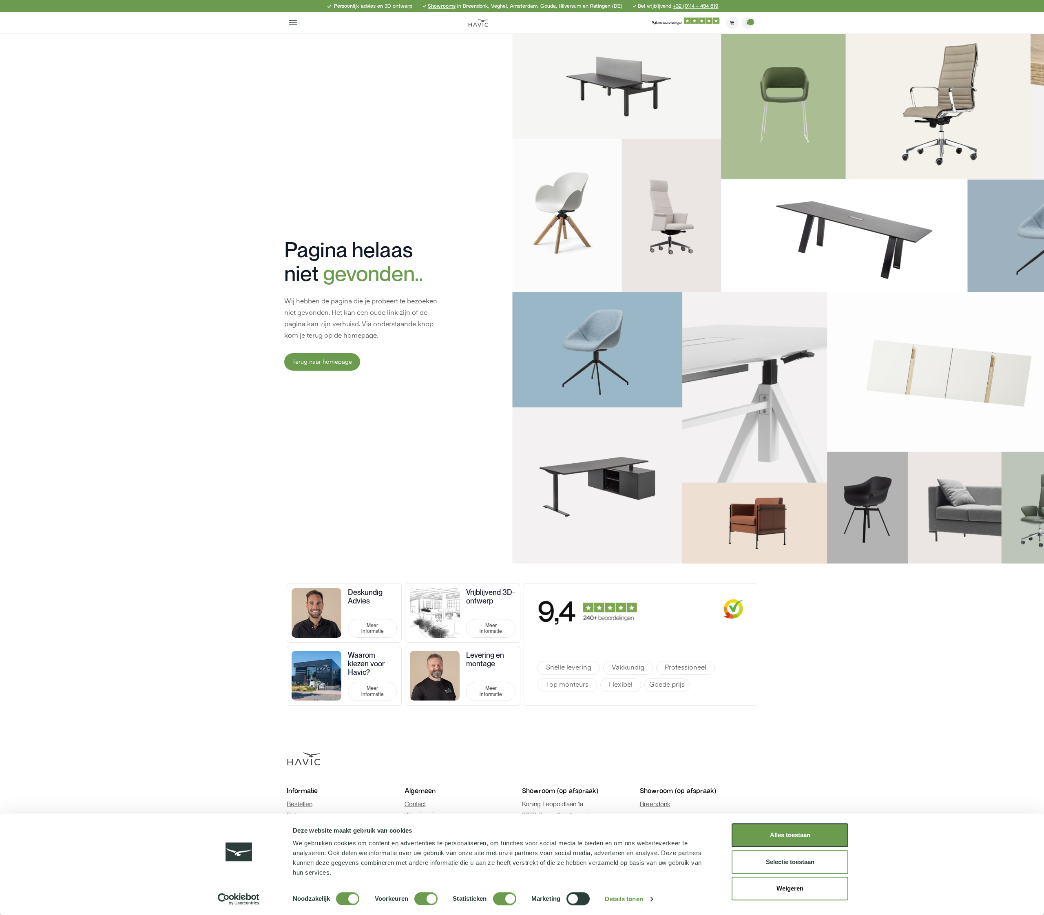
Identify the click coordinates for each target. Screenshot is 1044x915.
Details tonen (624, 898)
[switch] (426, 898)
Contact (415, 804)
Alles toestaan (790, 834)
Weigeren (789, 888)
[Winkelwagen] (732, 23)
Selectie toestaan (790, 861)
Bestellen (299, 804)
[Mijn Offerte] (748, 23)
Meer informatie (372, 628)
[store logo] (478, 23)
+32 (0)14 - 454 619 (695, 6)
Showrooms (442, 6)
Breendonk (655, 804)
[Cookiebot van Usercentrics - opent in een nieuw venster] (238, 899)
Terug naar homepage (322, 362)
